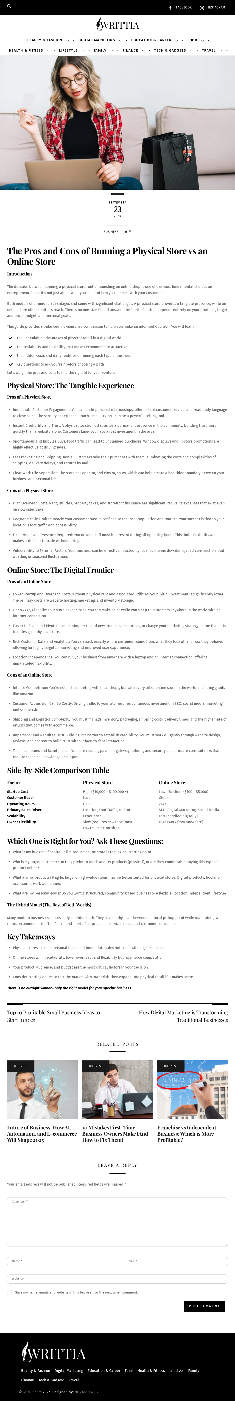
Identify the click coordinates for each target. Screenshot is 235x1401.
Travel (209, 50)
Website (18, 1278)
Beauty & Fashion (44, 40)
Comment (20, 1201)
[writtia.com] (117, 26)
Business (111, 232)
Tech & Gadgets (170, 50)
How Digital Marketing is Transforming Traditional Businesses (183, 1016)
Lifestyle (68, 50)
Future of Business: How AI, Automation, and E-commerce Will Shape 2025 (42, 1133)
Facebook (183, 7)
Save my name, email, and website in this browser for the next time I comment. (76, 1292)
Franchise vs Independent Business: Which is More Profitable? (186, 1133)
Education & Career (151, 40)
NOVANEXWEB (86, 1392)
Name (17, 1261)
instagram (216, 7)
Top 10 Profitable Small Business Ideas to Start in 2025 (53, 1016)
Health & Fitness (26, 50)
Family (100, 50)
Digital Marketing (96, 40)
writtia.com (32, 1392)
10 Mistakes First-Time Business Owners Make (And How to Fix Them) (115, 1133)
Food (192, 40)
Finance (130, 50)
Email (132, 1261)
